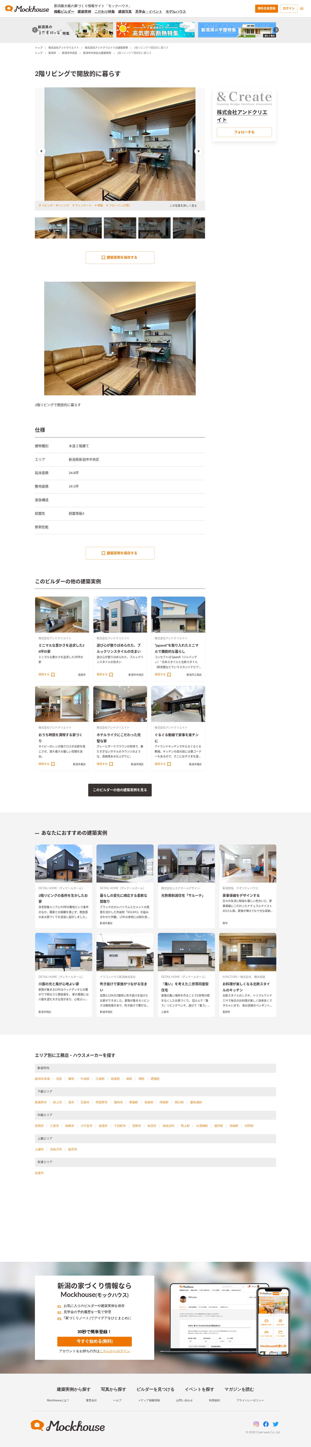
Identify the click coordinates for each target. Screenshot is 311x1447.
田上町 (185, 1125)
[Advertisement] (155, 1223)
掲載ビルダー (64, 11)
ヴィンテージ (83, 205)
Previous (41, 151)
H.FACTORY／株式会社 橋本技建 (244, 977)
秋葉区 (115, 1078)
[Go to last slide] (35, 30)
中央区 (85, 1078)
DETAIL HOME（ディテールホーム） (61, 888)
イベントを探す (199, 1389)
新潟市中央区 (69, 53)
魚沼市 (151, 1125)
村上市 (57, 1102)
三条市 (165, 1012)
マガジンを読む (239, 1389)
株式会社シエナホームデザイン (180, 888)
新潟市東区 (79, 764)
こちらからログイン (115, 1351)
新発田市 (41, 1102)
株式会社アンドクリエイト (63, 48)
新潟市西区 (137, 764)
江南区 (100, 1078)
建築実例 (84, 11)
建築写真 (125, 11)
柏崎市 (69, 1125)
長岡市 (82, 675)
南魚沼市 (169, 1125)
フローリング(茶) (119, 205)
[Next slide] (276, 30)
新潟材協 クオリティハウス (240, 888)
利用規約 (214, 1400)
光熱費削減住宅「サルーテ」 (183, 895)
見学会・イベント (148, 11)
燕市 (225, 923)
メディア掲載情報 (149, 1400)
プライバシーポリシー (250, 1400)
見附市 (136, 1125)
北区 (59, 1078)
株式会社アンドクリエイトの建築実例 (106, 48)
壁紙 (100, 205)
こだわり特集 (105, 11)
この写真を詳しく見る (183, 205)
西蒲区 (155, 1078)
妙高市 (72, 1149)
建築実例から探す (74, 1389)
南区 (129, 1078)
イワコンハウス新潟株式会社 (118, 977)
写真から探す (113, 1389)
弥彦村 (148, 1102)
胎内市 (118, 1102)
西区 (141, 1078)
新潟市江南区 (194, 675)
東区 (71, 1078)
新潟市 (52, 53)
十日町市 (120, 1125)
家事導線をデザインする (241, 895)
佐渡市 (39, 1173)
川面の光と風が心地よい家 (59, 984)
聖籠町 (133, 1102)
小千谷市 (86, 1125)
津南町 (234, 1125)
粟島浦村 (196, 1102)
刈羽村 (249, 1125)
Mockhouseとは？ (58, 1400)
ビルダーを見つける (155, 1389)
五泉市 (85, 1102)
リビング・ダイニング (55, 205)
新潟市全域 (42, 1078)
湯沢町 (218, 1125)
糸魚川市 (56, 1149)
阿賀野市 (102, 1102)
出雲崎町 (202, 1125)
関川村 (179, 1102)
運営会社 (91, 1400)
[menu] (301, 8)
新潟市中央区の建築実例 (97, 53)
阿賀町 (164, 1102)
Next (198, 151)
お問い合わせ (184, 1400)
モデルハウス (176, 11)
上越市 (39, 1149)
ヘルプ (117, 1400)
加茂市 (103, 1125)
